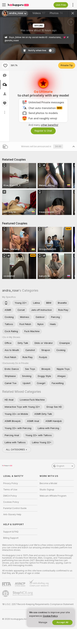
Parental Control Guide (15, 508)
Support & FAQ (10, 532)
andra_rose (10, 290)
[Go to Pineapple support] (6, 593)
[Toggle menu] (4, 5)
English (60, 466)
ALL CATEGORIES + (16, 449)
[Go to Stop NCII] (23, 593)
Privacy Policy (10, 483)
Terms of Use (10, 489)
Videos (38, 13)
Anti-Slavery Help (12, 514)
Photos (56, 13)
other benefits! (49, 125)
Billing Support (10, 538)
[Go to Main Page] (23, 5)
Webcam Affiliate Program (53, 496)
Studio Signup (47, 489)
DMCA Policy (10, 496)
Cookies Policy (11, 502)
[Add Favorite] (5, 65)
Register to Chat (43, 130)
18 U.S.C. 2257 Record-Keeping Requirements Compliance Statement (38, 604)
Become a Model (48, 483)
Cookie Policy (50, 616)
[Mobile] (6, 303)
